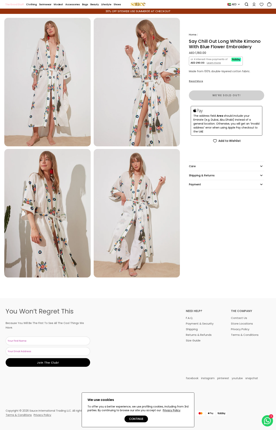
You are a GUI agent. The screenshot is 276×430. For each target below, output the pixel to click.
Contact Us (239, 318)
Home (192, 34)
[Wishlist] (260, 4)
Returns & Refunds (199, 335)
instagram (208, 378)
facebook (192, 378)
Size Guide (193, 340)
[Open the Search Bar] (245, 4)
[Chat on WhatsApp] (267, 420)
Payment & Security (199, 324)
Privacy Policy (240, 329)
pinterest (223, 378)
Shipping (192, 329)
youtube (237, 378)
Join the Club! (48, 363)
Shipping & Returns (202, 175)
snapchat (251, 378)
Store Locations (242, 324)
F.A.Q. (189, 318)
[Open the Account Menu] (252, 4)
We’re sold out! (226, 95)
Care (192, 166)
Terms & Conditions (245, 335)
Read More (196, 81)
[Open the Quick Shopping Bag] (268, 4)
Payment (195, 184)
